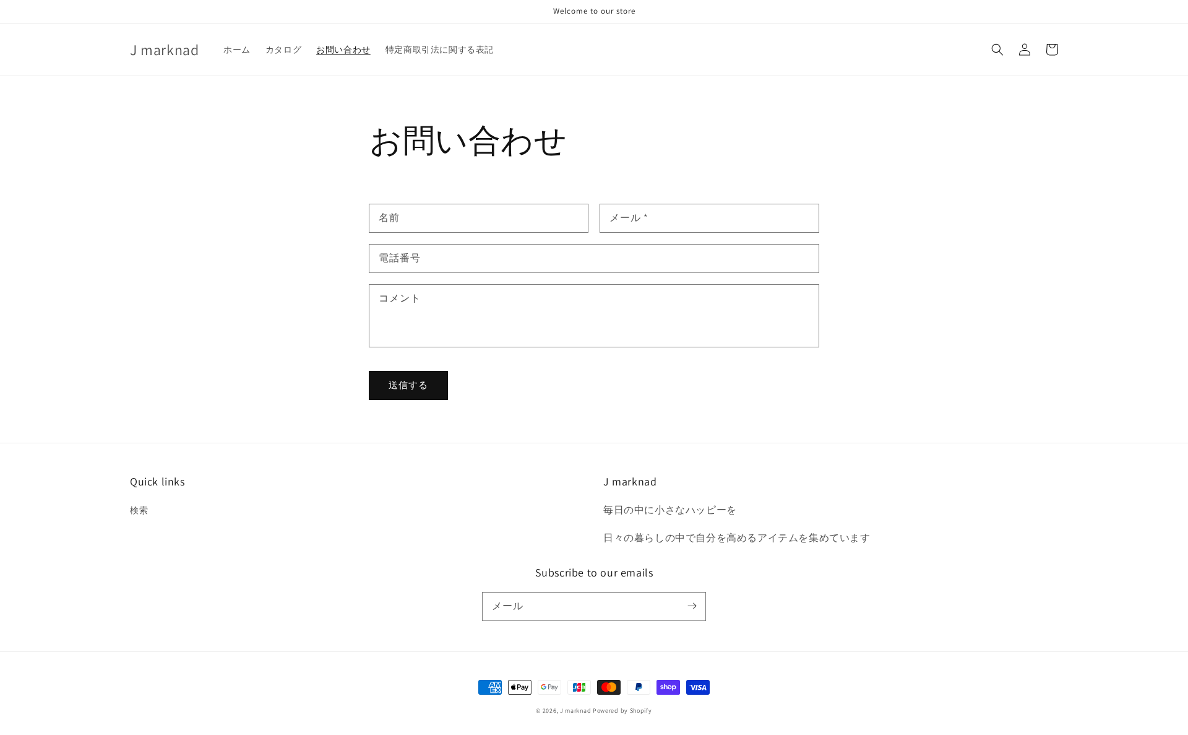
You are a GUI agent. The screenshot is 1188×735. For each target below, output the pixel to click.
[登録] (691, 606)
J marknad (575, 711)
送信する (408, 385)
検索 (139, 510)
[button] (997, 49)
